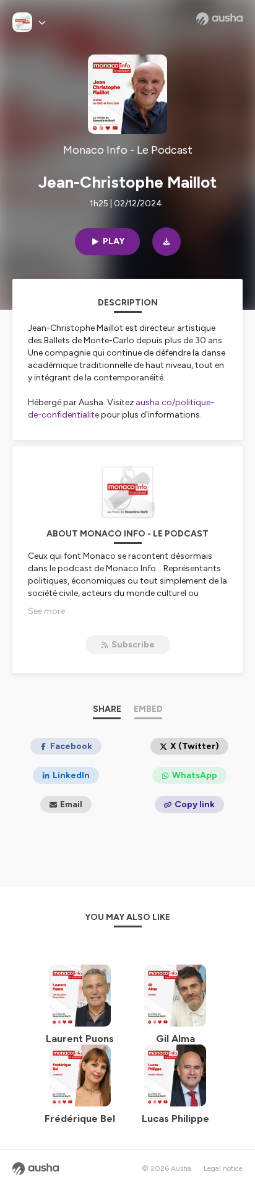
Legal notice (223, 1168)
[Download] (166, 241)
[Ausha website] (219, 18)
